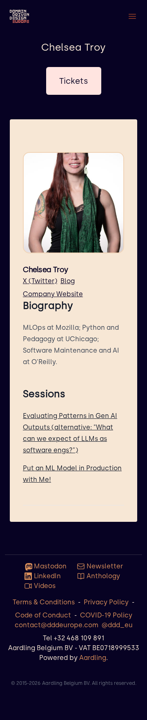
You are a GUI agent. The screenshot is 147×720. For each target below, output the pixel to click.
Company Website (53, 294)
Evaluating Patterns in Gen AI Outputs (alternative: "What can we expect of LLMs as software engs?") (70, 433)
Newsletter (105, 566)
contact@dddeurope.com (56, 625)
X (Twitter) (40, 281)
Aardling (92, 658)
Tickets (73, 81)
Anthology (103, 576)
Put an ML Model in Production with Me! (72, 473)
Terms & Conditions (44, 602)
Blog (67, 281)
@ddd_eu (117, 625)
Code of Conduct (43, 615)
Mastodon (50, 566)
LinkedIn (47, 576)
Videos (45, 586)
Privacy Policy (106, 602)
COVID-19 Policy (106, 615)
